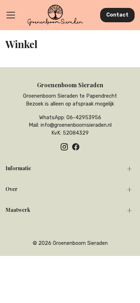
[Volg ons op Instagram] (64, 147)
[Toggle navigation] (10, 15)
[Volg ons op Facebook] (75, 147)
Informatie (18, 168)
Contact (117, 15)
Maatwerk (17, 209)
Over (11, 188)
